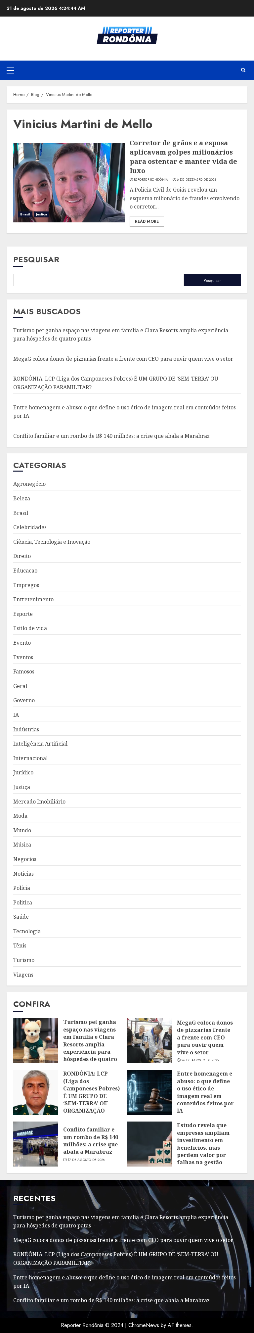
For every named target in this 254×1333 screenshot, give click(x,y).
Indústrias (26, 729)
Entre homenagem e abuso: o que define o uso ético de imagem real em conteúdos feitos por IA (205, 1092)
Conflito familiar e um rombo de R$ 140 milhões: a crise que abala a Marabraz (111, 435)
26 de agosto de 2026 (200, 1060)
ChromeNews (143, 1325)
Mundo (22, 830)
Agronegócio (29, 483)
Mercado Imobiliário (39, 801)
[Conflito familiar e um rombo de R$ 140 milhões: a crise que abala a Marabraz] (35, 1144)
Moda (20, 815)
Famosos (23, 671)
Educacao (25, 570)
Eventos (23, 657)
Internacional (30, 758)
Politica (22, 902)
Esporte (23, 614)
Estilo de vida (30, 628)
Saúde (21, 916)
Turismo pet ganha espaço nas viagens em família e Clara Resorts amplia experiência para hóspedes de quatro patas (90, 1044)
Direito (22, 556)
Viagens (23, 974)
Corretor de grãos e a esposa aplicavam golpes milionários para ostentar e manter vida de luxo (183, 156)
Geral (20, 686)
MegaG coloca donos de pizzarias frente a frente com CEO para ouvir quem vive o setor (123, 358)
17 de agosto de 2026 (86, 1160)
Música (22, 844)
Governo (24, 700)
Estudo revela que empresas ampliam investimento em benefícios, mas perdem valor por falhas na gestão (203, 1144)
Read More (147, 221)
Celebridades (30, 527)
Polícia (21, 888)
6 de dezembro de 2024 (196, 179)
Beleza (21, 498)
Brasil (25, 214)
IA (16, 714)
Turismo (23, 960)
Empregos (26, 585)
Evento (22, 642)
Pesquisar (36, 259)
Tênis (19, 945)
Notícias (23, 873)
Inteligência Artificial (40, 743)
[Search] (243, 70)
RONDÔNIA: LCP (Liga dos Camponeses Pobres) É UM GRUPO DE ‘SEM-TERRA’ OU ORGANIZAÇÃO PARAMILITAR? (91, 1096)
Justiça (41, 214)
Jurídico (23, 772)
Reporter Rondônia (151, 179)
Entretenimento (33, 599)
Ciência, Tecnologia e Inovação (51, 541)
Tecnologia (27, 931)
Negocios (24, 859)
